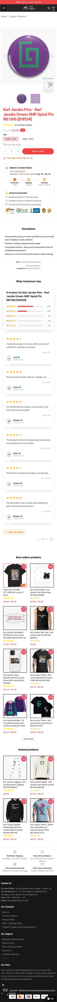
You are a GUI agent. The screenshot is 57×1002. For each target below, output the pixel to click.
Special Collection (18, 16)
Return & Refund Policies (12, 947)
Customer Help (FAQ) (10, 954)
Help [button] (52, 999)
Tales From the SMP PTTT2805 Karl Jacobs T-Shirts (13, 592)
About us (5, 912)
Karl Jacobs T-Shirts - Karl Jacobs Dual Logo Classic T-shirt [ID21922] (41, 723)
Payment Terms (8, 943)
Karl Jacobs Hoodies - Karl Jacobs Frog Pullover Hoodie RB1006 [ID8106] (42, 784)
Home (4, 16)
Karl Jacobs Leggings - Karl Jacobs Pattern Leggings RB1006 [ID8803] (14, 784)
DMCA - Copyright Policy (12, 923)
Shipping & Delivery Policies (13, 939)
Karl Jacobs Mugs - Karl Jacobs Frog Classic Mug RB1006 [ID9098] (40, 592)
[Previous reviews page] (38, 539)
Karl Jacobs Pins (33, 266)
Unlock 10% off (5, 990)
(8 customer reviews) (23, 125)
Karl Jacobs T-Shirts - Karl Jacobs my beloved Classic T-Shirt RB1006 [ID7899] (41, 677)
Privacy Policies (8, 920)
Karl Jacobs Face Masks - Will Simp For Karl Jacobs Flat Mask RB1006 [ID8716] (14, 635)
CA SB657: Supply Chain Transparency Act (19, 927)
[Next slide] (52, 56)
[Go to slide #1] (21, 98)
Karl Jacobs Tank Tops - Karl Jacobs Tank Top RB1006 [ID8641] (41, 635)
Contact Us (6, 950)
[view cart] (53, 8)
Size (5, 135)
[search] (49, 8)
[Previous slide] (5, 56)
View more (28, 739)
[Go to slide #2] (35, 98)
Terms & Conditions (10, 916)
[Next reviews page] (51, 539)
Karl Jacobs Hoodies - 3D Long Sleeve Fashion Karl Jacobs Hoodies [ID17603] (14, 723)
